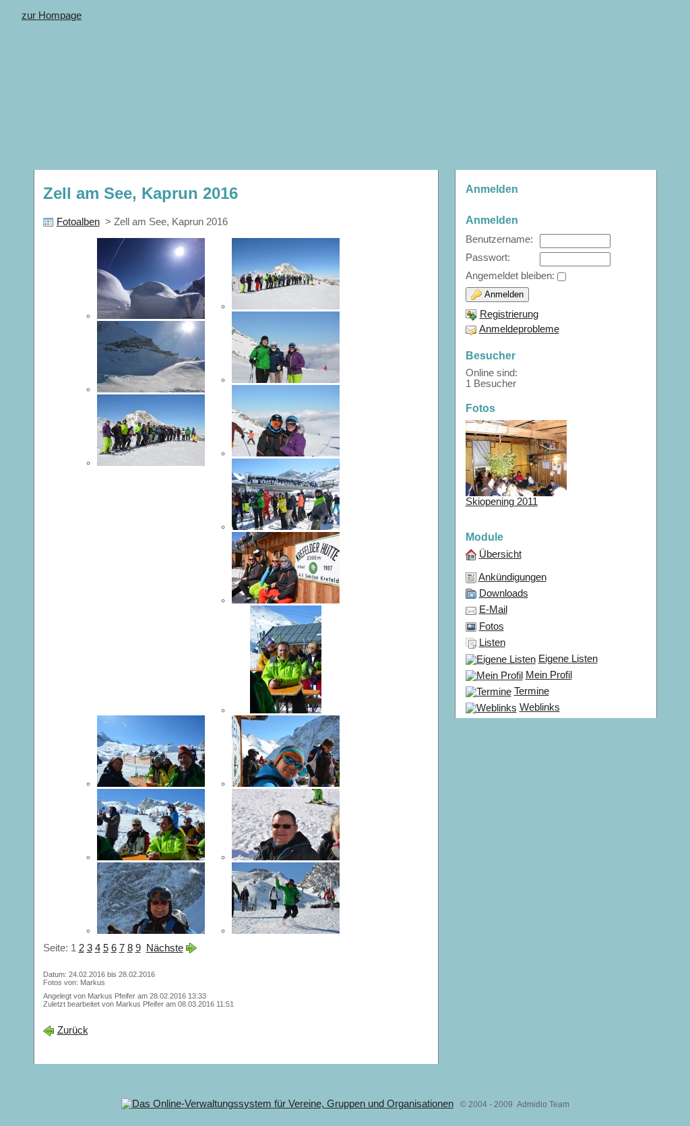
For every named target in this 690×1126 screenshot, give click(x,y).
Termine (531, 691)
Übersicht (500, 554)
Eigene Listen (568, 658)
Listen (492, 642)
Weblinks (540, 707)
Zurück (72, 1030)
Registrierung (509, 314)
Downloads (503, 593)
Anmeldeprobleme (519, 329)
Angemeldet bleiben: (510, 275)
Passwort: (488, 257)
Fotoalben (78, 221)
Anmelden (503, 294)
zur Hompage (52, 15)
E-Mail (493, 609)
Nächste (164, 948)
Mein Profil (549, 675)
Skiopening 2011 (502, 501)
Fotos (491, 626)
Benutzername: (499, 239)
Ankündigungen (512, 577)
